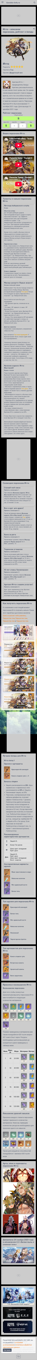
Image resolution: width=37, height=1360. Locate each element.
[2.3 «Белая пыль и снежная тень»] (18, 1255)
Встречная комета (17, 963)
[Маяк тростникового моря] (7, 872)
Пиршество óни (9, 618)
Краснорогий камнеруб (20, 769)
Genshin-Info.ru (13, 3)
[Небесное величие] (7, 878)
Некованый (14, 933)
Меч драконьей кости (19, 885)
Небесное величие (18, 878)
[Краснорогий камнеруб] (7, 769)
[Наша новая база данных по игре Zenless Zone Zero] (18, 1313)
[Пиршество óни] (18, 649)
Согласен (7, 1350)
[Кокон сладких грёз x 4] (7, 776)
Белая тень (16, 891)
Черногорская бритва (18, 939)
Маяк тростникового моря (21, 872)
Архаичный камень (17, 969)
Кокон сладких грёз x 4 (20, 776)
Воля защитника (16, 976)
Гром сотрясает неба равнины (14, 616)
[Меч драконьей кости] (7, 885)
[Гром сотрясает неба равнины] (18, 632)
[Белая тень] (7, 891)
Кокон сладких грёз (17, 956)
